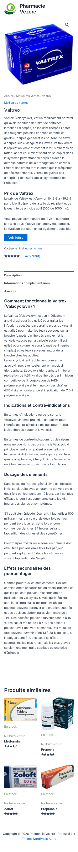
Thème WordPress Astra (39, 839)
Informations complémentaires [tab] (27, 283)
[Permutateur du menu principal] (70, 9)
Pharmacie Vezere (32, 9)
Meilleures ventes (28, 95)
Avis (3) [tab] (10, 291)
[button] (67, 25)
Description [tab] (13, 275)
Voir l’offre (15, 237)
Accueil (9, 95)
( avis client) (30, 256)
